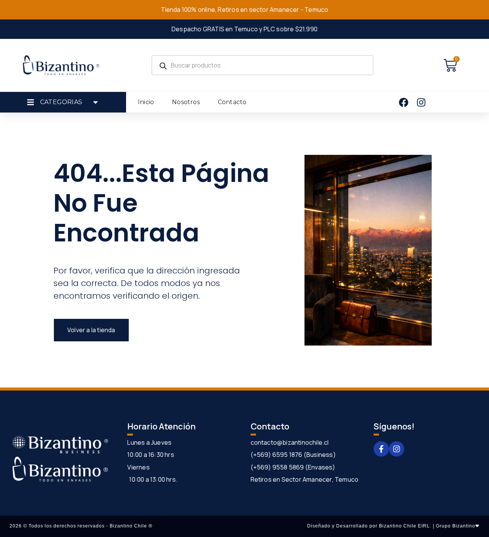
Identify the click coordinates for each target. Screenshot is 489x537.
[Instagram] (396, 449)
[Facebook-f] (381, 449)
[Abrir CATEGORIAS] (95, 102)
